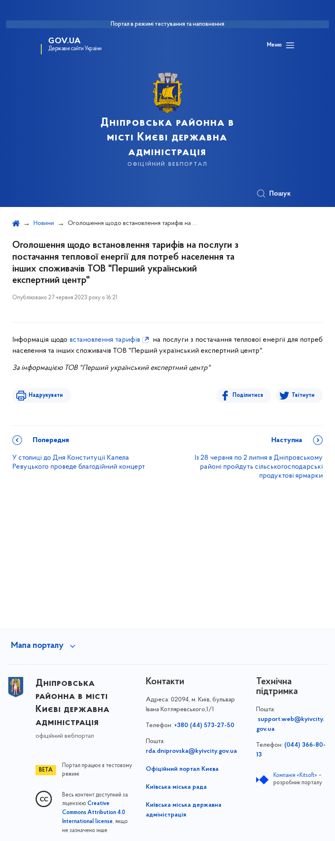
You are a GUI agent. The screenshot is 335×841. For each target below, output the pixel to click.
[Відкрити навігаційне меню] (290, 45)
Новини (44, 223)
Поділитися (247, 395)
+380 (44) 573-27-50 (204, 725)
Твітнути (303, 395)
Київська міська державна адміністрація (183, 810)
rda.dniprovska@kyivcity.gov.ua (191, 751)
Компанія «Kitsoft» (295, 775)
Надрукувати (46, 395)
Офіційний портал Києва (182, 769)
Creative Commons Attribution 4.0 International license (93, 813)
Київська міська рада (176, 787)
